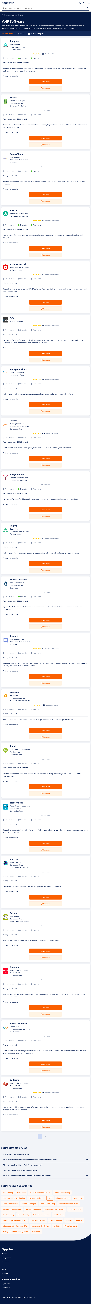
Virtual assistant (71, 1226)
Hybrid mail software (41, 1215)
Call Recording (8, 1215)
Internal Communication (12, 1209)
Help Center (6, 1288)
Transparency (6, 1258)
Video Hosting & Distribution (14, 1198)
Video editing (8, 1192)
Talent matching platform (54, 1209)
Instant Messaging (29, 1204)
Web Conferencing (48, 1204)
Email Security (23, 1215)
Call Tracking (58, 1215)
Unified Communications (68, 1204)
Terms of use (6, 1262)
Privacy (4, 1254)
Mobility (57, 1226)
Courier (69, 1220)
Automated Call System (40, 1226)
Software (5, 1273)
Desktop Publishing (36, 1198)
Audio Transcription (10, 1204)
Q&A (22, 34)
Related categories (37, 34)
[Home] (2, 15)
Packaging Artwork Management (15, 1231)
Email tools (21, 1192)
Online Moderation (38, 1220)
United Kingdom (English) (21, 1297)
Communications (11, 15)
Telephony (78, 1198)
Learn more (45, 81)
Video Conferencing (62, 1192)
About (4, 1269)
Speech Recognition (33, 1209)
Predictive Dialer (75, 1209)
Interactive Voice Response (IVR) (15, 1226)
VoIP (50, 1198)
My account (6, 1284)
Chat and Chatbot (63, 1198)
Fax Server (36, 1231)
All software (9, 34)
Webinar (79, 1220)
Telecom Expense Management (14, 1220)
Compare (46, 88)
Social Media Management (40, 1192)
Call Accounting (56, 1220)
